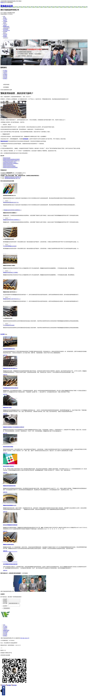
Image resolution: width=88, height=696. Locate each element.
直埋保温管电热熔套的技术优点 (9, 348)
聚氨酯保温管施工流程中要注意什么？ (12, 298)
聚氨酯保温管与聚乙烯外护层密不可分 (10, 368)
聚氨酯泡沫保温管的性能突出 (8, 544)
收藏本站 (3, 2)
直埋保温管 (25, 138)
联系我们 (5, 78)
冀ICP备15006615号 (24, 638)
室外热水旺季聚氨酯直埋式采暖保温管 (10, 524)
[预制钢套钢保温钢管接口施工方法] (10, 193)
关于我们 (5, 70)
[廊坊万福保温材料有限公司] (7, 622)
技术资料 (5, 75)
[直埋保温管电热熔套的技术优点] (10, 346)
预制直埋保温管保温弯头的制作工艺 (11, 160)
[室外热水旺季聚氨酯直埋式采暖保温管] (10, 522)
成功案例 (5, 74)
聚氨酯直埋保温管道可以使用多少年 (13, 176)
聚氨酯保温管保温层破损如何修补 (9, 485)
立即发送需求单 (6, 608)
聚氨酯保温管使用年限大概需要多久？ (12, 219)
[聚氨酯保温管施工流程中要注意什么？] (10, 289)
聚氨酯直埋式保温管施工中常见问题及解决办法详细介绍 (13, 427)
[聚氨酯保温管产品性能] (10, 405)
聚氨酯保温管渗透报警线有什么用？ (9, 505)
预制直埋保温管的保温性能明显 (10, 167)
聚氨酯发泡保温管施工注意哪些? (10, 272)
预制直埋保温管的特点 (8, 164)
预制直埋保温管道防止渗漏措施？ (11, 163)
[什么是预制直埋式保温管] (10, 316)
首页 (4, 624)
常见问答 (5, 77)
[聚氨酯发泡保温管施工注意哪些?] (10, 263)
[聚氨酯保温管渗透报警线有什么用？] (10, 503)
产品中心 (5, 73)
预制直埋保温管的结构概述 (9, 166)
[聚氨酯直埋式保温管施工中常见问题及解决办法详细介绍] (10, 424)
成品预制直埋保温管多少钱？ (9, 162)
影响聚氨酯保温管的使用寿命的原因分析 (10, 387)
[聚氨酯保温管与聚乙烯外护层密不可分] (10, 366)
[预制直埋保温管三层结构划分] (10, 463)
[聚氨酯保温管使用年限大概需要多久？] (12, 210)
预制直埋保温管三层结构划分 (8, 466)
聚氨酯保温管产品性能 (7, 407)
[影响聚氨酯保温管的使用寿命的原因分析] (10, 385)
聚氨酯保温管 (7, 6)
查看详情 (5, 355)
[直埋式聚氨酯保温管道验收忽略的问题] (10, 561)
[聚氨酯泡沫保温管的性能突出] (10, 542)
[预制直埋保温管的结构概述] (10, 444)
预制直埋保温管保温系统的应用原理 (11, 159)
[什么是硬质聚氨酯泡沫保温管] (10, 236)
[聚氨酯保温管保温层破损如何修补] (10, 483)
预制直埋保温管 (4, 141)
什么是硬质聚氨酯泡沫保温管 (9, 246)
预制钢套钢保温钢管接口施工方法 (12, 178)
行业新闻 (5, 71)
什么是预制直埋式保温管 (8, 325)
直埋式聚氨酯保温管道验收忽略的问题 (10, 564)
